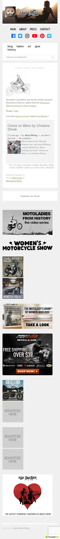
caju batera (26, 165)
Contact (45, 29)
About (22, 29)
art (15, 165)
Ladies (20, 46)
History (12, 49)
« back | (19, 67)
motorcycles (39, 167)
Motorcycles (17, 178)
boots (19, 165)
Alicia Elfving (31, 135)
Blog (10, 46)
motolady (19, 167)
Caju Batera (41, 116)
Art (29, 46)
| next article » (37, 67)
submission (49, 167)
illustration (44, 165)
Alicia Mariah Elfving (14, 181)
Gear (37, 46)
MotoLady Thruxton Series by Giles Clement (28, 104)
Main (13, 29)
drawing (35, 165)
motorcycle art (21, 116)
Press (33, 29)
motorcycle (28, 167)
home (27, 67)
